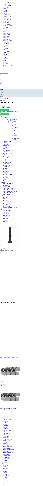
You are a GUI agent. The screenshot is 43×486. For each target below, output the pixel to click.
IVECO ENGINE (5, 62)
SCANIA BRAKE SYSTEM (7, 197)
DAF (12, 126)
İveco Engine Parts (5, 148)
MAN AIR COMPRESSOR (6, 50)
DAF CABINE (4, 3)
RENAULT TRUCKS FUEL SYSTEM (7, 36)
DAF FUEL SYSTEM (5, 7)
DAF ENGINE (14, 136)
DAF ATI (13, 131)
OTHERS (4, 181)
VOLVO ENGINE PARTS (6, 213)
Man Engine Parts (4, 160)
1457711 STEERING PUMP (3, 100)
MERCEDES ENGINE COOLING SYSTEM (9, 175)
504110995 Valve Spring (6, 117)
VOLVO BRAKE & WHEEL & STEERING (7, 210)
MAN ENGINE (4, 52)
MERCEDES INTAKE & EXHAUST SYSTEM (8, 47)
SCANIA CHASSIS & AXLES (7, 208)
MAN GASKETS (6, 164)
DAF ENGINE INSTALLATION (6, 6)
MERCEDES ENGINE (5, 44)
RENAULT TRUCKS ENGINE (6, 34)
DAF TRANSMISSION (5, 11)
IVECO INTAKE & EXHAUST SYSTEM (7, 65)
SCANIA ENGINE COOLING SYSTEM (7, 25)
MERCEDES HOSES (5, 46)
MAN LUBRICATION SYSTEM (6, 470)
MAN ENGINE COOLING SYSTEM (7, 53)
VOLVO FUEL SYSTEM (7, 216)
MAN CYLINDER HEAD (6, 51)
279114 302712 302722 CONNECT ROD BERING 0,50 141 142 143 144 (10, 357)
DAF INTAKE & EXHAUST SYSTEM (7, 9)
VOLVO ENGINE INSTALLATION (7, 16)
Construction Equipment (14, 125)
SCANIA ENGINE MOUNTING (6, 26)
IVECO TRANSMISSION (6, 67)
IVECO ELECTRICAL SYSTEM (6, 61)
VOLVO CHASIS (6, 221)
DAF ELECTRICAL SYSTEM (6, 4)
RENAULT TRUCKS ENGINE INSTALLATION (8, 35)
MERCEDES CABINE (5, 42)
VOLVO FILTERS (5, 220)
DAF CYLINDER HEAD (5, 417)
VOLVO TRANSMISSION (6, 21)
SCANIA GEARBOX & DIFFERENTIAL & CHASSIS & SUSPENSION (11, 207)
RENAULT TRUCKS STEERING (6, 39)
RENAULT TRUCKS (3, 182)
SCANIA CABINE (5, 198)
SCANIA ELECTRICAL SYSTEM (6, 24)
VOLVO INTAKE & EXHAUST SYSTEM (9, 218)
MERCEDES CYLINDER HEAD (8, 174)
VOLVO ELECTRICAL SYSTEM (6, 14)
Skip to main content (6, 0)
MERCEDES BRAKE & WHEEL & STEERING (8, 170)
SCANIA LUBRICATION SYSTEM (7, 29)
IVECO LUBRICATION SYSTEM (8, 153)
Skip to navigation (2, 0)
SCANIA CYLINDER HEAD (6, 23)
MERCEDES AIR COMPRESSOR (6, 455)
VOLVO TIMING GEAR (5, 20)
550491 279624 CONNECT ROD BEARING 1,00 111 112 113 (8, 408)
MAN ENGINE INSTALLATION (6, 467)
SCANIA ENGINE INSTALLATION (8, 202)
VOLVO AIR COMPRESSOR (7, 211)
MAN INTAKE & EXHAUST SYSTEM (7, 56)
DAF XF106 (13, 133)
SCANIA (4, 111)
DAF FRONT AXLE (14, 128)
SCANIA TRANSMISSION (6, 31)
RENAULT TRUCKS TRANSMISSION (7, 40)
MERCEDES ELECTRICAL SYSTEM (7, 43)
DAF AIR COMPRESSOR (6, 2)
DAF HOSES (4, 8)
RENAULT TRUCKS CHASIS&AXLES (8, 194)
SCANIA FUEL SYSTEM (5, 27)
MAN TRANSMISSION (5, 58)
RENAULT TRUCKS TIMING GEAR (8, 192)
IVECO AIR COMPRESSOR (6, 473)
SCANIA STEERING (5, 30)
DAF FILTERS (4, 142)
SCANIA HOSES (5, 28)
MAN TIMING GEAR (6, 166)
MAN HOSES (4, 55)
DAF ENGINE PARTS (14, 135)
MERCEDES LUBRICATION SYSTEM (8, 178)
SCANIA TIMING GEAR (7, 206)
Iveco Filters (4, 154)
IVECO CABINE (5, 60)
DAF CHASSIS (6, 143)
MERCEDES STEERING (5, 48)
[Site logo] (1, 88)
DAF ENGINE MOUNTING (15, 138)
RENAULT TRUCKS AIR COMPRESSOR (7, 32)
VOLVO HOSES (4, 18)
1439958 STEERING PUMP (15, 111)
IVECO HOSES (4, 64)
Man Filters (4, 167)
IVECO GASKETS (6, 151)
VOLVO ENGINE (5, 15)
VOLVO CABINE (5, 13)
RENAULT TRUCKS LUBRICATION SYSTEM (8, 452)
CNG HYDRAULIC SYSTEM (15, 123)
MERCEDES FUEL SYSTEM (6, 45)
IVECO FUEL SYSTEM (5, 63)
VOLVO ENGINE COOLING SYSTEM (8, 215)
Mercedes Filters (4, 179)
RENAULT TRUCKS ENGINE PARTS (7, 186)
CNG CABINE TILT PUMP (15, 124)
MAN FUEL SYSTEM (5, 54)
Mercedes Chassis (6, 180)
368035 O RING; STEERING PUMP (4, 98)
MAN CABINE (4, 159)
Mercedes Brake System (6, 171)
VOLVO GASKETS (5, 17)
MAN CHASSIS (6, 168)
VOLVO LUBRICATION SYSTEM (7, 19)
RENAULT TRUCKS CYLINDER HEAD (7, 33)
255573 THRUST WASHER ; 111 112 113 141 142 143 (7, 302)
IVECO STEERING (5, 66)
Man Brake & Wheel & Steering (6, 157)
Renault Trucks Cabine (5, 185)
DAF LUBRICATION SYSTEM (7, 141)
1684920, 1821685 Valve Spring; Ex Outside (13, 119)
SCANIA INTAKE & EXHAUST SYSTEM (9, 205)
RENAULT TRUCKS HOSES (6, 37)
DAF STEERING (5, 10)
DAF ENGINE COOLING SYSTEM (7, 5)
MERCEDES (2, 169)
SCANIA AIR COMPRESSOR (6, 22)
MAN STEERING (5, 57)
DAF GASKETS (14, 139)
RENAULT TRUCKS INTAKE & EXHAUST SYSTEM (10, 191)
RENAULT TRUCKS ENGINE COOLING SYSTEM (10, 188)
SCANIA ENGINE (2, 248)
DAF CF (13, 132)
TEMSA (2, 209)
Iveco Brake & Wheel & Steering (6, 145)
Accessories (13, 122)
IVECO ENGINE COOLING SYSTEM (8, 150)
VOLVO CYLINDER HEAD (7, 214)
